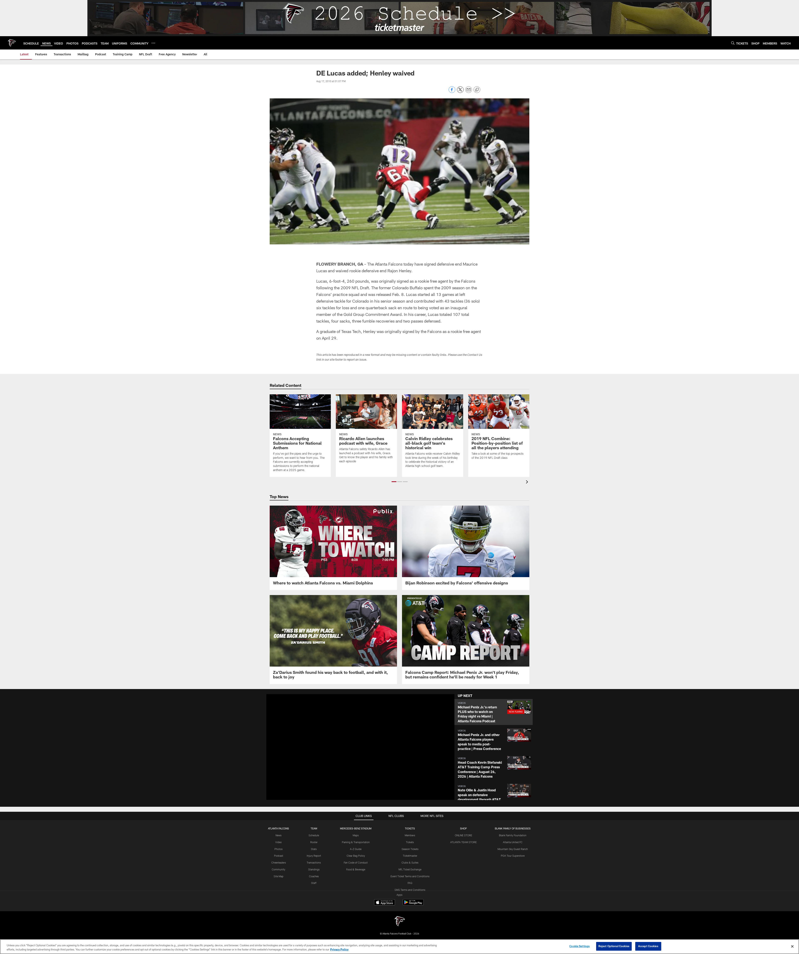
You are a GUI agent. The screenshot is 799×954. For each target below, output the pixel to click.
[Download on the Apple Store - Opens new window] (384, 902)
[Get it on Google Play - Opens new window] (413, 904)
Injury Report (314, 855)
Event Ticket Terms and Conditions (410, 876)
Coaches (314, 876)
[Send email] (468, 92)
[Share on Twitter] (460, 92)
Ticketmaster (410, 855)
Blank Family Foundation (512, 835)
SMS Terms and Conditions (410, 889)
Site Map (278, 876)
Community (278, 869)
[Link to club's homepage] (12, 43)
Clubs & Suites (410, 862)
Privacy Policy (339, 949)
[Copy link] (477, 89)
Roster (314, 842)
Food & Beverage (355, 869)
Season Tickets (410, 849)
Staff (313, 882)
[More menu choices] (153, 43)
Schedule (314, 835)
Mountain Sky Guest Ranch (513, 849)
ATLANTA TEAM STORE (463, 842)
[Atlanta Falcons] (399, 921)
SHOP (463, 828)
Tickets (410, 842)
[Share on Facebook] (452, 92)
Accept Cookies (648, 946)
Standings (314, 869)
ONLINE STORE (463, 835)
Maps (356, 835)
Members (410, 835)
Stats (314, 849)
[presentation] (527, 482)
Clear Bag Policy (356, 855)
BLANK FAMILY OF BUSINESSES (513, 828)
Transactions (314, 862)
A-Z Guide (355, 849)
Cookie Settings (579, 946)
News (278, 835)
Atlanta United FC (512, 842)
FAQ (410, 882)
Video (278, 842)
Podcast (278, 855)
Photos (278, 849)
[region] (399, 946)
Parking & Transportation (356, 842)
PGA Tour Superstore (513, 855)
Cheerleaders (278, 862)
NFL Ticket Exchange (409, 869)
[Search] (732, 43)
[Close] (792, 946)
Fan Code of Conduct (356, 862)
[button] (394, 481)
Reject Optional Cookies (613, 946)
